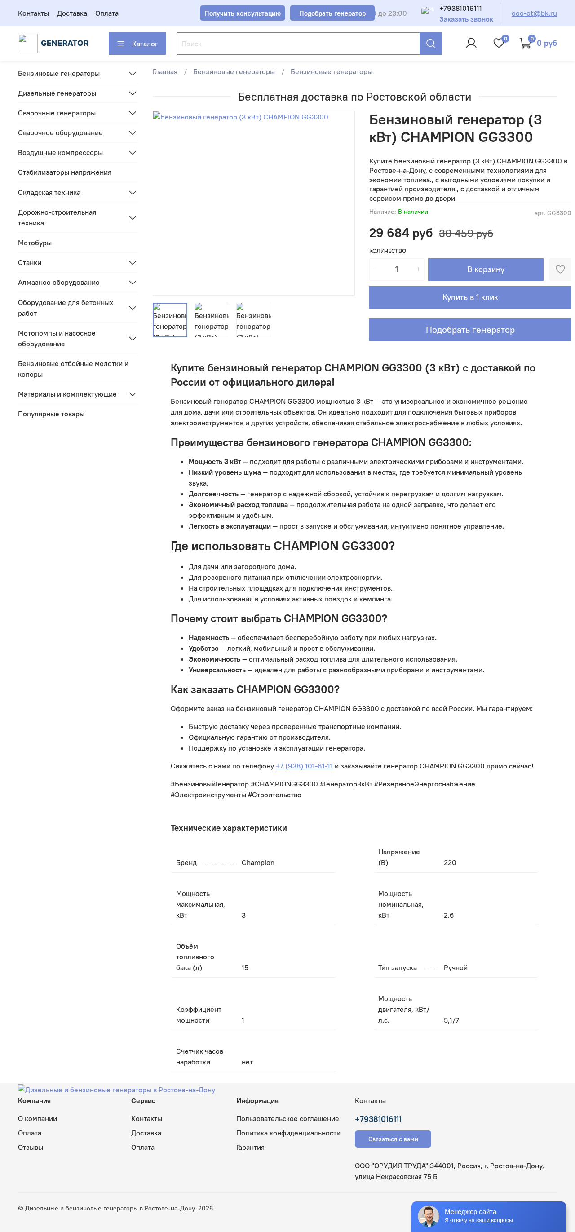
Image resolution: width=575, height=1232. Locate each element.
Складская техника (49, 192)
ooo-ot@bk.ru (534, 13)
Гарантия (250, 1147)
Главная (165, 71)
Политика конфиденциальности (288, 1132)
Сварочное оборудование (60, 132)
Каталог (145, 43)
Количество (387, 250)
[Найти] (431, 43)
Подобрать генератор (470, 329)
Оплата (107, 13)
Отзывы (30, 1147)
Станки (29, 262)
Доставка (72, 13)
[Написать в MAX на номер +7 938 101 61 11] (427, 13)
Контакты (33, 13)
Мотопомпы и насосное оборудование (57, 338)
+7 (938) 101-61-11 (304, 765)
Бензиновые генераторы (234, 71)
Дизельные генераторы (57, 92)
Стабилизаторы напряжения (64, 172)
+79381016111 (460, 8)
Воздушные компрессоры (60, 152)
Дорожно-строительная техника (57, 217)
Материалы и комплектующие (67, 393)
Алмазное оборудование (59, 282)
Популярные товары (51, 413)
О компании (37, 1118)
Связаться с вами (393, 1139)
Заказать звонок (466, 19)
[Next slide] (340, 203)
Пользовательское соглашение (287, 1118)
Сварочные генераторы (57, 112)
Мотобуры (35, 242)
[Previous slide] (167, 203)
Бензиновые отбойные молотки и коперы (73, 369)
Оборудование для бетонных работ (65, 308)
